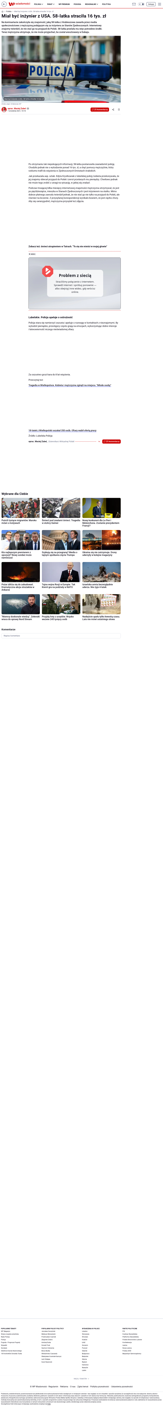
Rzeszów (85, 1367)
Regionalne (90, 4)
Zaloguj (151, 4)
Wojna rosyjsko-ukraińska (10, 1334)
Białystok (85, 1356)
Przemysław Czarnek (49, 1337)
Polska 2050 (127, 1351)
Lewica (125, 1345)
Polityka (106, 4)
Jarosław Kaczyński (48, 1331)
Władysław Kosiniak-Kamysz (51, 1356)
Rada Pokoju (5, 1337)
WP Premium (64, 4)
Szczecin (85, 1345)
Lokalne (84, 1331)
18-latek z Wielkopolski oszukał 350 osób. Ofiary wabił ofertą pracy (62, 430)
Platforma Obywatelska (131, 1337)
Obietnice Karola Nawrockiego (11, 1351)
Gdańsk (84, 1351)
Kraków (84, 1340)
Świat (49, 4)
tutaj (48, 1404)
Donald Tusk (46, 1345)
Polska (37, 4)
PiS (124, 1331)
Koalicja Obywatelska (130, 1334)
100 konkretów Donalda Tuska (11, 1354)
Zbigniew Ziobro (47, 1340)
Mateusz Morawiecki (49, 1334)
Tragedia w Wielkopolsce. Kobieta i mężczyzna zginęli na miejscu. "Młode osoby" (70, 385)
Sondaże (4, 1348)
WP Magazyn (5, 1331)
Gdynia (84, 1359)
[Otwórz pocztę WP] (134, 4)
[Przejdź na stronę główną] (4, 6)
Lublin (84, 1370)
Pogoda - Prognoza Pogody (10, 1342)
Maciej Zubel (20, 108)
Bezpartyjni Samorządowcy (132, 1354)
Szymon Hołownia (48, 1348)
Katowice (85, 1365)
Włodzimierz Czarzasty (49, 1354)
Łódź (83, 1342)
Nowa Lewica (127, 1348)
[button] (141, 4)
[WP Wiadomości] (21, 4)
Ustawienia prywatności (121, 1386)
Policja (3, 1340)
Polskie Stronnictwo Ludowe (132, 1340)
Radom (84, 1362)
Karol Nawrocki (47, 1362)
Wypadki (4, 1345)
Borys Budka (46, 1351)
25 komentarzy (101, 109)
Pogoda (77, 4)
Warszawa (85, 1334)
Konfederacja (127, 1342)
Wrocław (85, 1337)
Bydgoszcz (85, 1354)
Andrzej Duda (46, 1342)
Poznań (84, 1348)
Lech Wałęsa (46, 1359)
